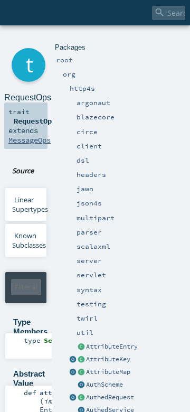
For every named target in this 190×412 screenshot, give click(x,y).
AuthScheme (104, 384)
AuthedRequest (110, 397)
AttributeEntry (112, 346)
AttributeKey (108, 359)
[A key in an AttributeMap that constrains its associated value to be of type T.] (81, 359)
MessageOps (29, 140)
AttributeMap (108, 372)
